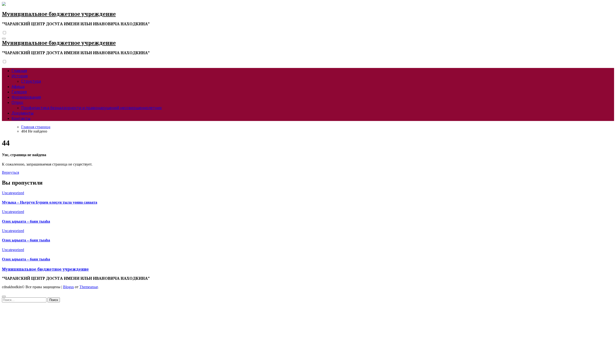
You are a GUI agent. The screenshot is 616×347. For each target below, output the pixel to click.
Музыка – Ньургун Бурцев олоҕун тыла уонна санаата (49, 202)
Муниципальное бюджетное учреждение (59, 14)
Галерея (19, 91)
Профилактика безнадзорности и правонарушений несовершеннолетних (91, 107)
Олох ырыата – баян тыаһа (26, 221)
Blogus (68, 287)
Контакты (21, 118)
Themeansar (88, 287)
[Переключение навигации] (4, 38)
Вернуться (10, 172)
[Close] (4, 296)
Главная (19, 70)
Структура (31, 81)
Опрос (17, 102)
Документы (22, 113)
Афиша (18, 86)
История (20, 76)
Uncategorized (13, 193)
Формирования (26, 97)
